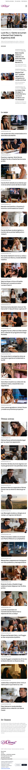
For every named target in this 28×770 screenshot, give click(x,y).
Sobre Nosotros (24, 1)
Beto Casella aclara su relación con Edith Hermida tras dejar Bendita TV (20, 57)
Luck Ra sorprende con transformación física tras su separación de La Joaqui (11, 612)
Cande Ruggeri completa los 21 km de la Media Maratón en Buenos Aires (14, 660)
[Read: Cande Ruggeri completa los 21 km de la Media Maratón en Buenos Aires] (14, 647)
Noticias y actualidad (5, 75)
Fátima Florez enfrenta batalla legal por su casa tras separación (13, 441)
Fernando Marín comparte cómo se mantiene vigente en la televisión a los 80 (13, 358)
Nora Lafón (23, 51)
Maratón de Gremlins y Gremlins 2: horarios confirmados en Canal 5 (13, 207)
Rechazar (18, 764)
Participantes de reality (6, 755)
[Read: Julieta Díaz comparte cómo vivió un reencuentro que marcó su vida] (14, 671)
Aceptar (24, 764)
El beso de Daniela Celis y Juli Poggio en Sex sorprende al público (13, 636)
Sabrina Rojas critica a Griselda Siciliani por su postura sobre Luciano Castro (12, 283)
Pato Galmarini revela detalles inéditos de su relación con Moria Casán (12, 708)
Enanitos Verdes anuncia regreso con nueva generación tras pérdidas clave (14, 465)
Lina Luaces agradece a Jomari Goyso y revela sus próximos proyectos (14, 408)
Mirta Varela (24, 70)
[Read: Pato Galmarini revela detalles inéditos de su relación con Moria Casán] (14, 695)
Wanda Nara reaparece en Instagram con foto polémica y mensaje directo (13, 561)
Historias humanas (7, 340)
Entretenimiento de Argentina (9, 117)
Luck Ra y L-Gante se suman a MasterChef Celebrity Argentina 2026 (13, 35)
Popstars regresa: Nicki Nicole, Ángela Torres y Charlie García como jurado (13, 159)
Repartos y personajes (10, 1)
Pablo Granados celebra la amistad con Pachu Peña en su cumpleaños (13, 538)
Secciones (3, 751)
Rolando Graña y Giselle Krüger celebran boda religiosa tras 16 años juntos (13, 586)
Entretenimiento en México (9, 190)
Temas (2, 752)
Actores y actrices (5, 757)
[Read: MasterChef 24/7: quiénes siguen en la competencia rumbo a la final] (7, 76)
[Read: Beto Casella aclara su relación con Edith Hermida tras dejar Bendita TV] (7, 58)
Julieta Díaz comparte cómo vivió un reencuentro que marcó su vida (13, 684)
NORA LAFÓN (22, 29)
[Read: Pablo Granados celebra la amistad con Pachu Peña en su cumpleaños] (14, 525)
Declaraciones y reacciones (6, 57)
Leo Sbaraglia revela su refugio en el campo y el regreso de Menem (13, 514)
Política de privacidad (5, 768)
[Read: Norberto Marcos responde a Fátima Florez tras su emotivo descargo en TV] (14, 476)
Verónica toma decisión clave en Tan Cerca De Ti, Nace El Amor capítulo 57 (14, 308)
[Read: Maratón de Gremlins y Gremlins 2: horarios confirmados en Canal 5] (14, 195)
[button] (26, 6)
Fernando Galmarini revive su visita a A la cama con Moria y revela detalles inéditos (13, 258)
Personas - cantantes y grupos (8, 754)
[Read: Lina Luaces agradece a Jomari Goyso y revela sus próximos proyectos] (14, 396)
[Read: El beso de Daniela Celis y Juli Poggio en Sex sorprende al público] (14, 624)
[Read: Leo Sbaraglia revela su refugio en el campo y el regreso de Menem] (14, 502)
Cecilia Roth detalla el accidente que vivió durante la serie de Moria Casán (13, 184)
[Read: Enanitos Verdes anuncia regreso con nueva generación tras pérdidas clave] (14, 452)
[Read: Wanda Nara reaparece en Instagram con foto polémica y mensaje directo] (14, 549)
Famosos (5, 391)
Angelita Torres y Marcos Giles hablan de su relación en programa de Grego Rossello (14, 332)
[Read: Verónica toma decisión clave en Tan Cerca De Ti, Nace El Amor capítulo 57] (14, 295)
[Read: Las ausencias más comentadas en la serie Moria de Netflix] (14, 122)
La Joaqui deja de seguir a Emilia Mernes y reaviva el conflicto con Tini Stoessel (20, 95)
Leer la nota (3, 46)
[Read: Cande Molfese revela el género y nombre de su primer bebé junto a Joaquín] (14, 219)
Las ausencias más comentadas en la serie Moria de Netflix (14, 134)
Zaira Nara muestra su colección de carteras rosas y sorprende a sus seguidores (13, 384)
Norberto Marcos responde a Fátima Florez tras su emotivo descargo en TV (13, 489)
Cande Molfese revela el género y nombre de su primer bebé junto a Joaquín (12, 232)
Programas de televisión (6, 758)
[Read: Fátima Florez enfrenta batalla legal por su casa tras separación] (14, 429)
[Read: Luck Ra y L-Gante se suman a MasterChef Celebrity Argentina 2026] (14, 20)
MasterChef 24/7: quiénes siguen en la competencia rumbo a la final (20, 76)
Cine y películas (17, 1)
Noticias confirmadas (8, 15)
